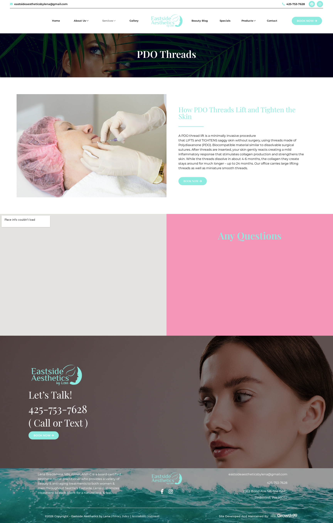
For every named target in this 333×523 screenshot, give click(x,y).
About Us (80, 20)
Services (107, 20)
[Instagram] (320, 4)
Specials (225, 20)
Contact (272, 20)
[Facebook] (312, 4)
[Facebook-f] (162, 491)
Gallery (134, 20)
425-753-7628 (58, 408)
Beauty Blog (200, 20)
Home (56, 20)
